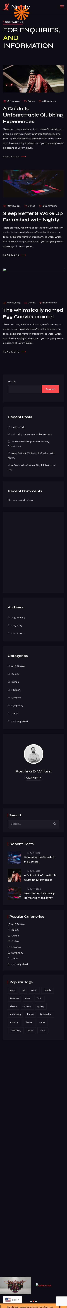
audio (34, 990)
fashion (27, 1006)
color (28, 998)
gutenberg (15, 1014)
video (42, 1030)
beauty (47, 990)
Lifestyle (16, 697)
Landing (14, 1022)
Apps (12, 990)
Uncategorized (19, 721)
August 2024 (18, 617)
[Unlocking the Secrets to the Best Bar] (14, 857)
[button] (31, 1301)
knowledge (45, 1014)
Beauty (15, 673)
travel (30, 1030)
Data (39, 998)
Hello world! (17, 427)
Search (12, 381)
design (13, 1006)
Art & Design (18, 666)
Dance (31, 101)
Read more (11, 156)
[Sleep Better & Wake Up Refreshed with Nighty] (14, 893)
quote (42, 1022)
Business (14, 998)
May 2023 (16, 625)
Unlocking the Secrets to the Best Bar (31, 434)
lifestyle (29, 1022)
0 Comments (49, 101)
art (23, 990)
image (30, 1014)
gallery (40, 1006)
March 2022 (17, 633)
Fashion (15, 689)
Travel (14, 713)
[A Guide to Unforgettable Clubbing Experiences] (14, 875)
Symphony (17, 705)
